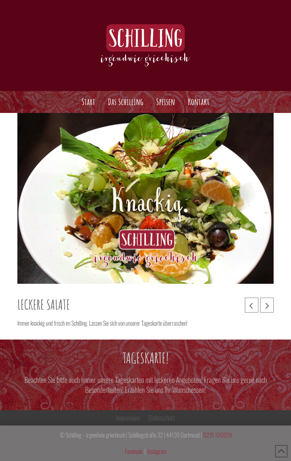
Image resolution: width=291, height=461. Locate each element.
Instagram (157, 451)
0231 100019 (217, 434)
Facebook (133, 451)
